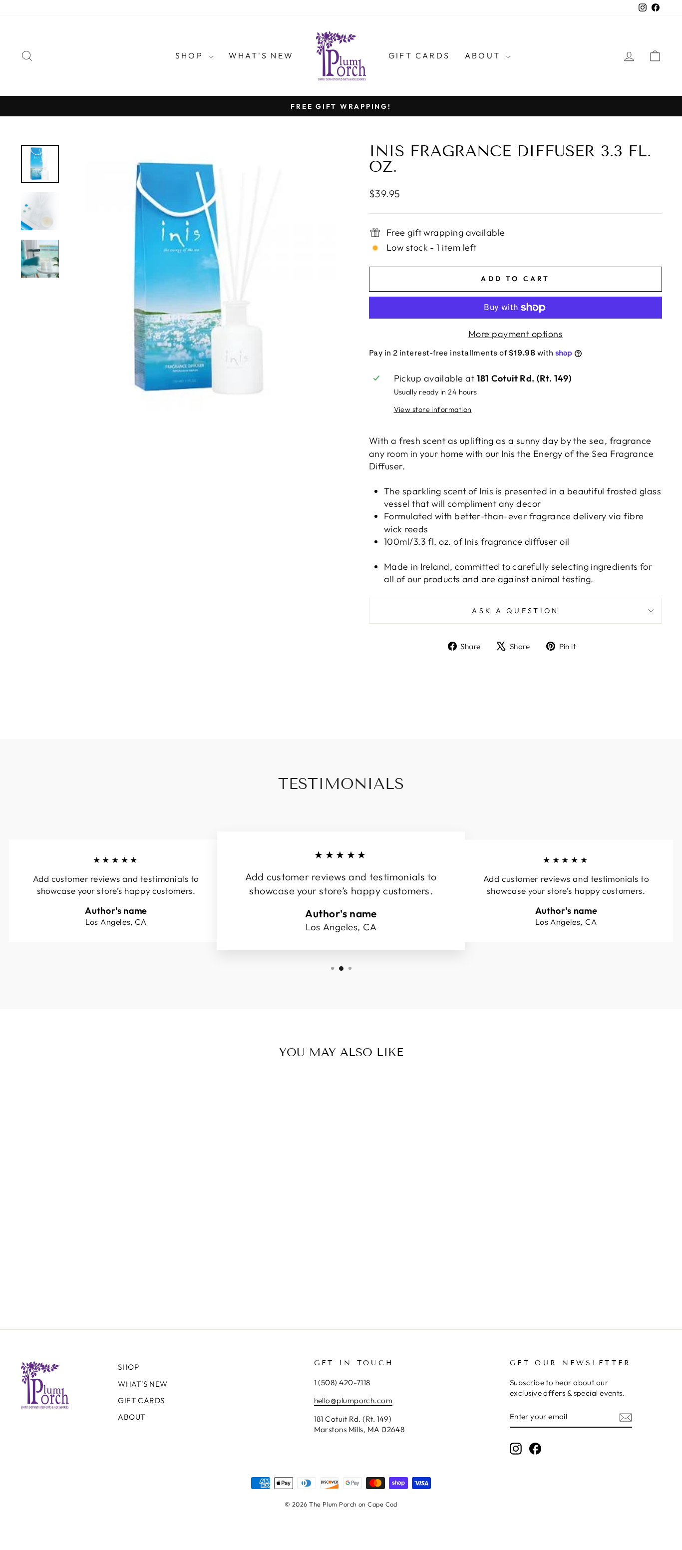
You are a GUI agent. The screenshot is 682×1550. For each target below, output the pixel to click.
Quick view (96, 1223)
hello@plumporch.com (353, 1400)
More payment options (515, 334)
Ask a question (515, 610)
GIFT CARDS (419, 55)
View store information (433, 409)
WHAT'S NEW (261, 55)
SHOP (190, 55)
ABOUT (484, 55)
